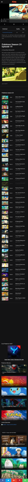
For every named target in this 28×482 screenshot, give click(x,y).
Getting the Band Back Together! (20, 202)
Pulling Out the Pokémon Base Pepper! (20, 226)
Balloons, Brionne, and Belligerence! (20, 283)
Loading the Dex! (19, 106)
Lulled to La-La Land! (20, 231)
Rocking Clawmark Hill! (20, 164)
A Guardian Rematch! (20, 183)
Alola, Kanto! (18, 293)
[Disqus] (14, 322)
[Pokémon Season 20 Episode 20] (23, 24)
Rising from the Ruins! (20, 269)
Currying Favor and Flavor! (20, 259)
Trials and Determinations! (20, 264)
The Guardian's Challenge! (20, 101)
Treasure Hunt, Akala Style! (20, 245)
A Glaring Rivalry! (19, 221)
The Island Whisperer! (20, 240)
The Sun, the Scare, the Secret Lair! (20, 149)
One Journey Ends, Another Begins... (20, 192)
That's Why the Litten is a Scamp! (20, 125)
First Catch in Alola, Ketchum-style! (20, 111)
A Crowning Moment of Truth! (20, 255)
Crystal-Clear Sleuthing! (20, 173)
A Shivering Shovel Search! (20, 197)
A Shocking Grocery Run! (20, 120)
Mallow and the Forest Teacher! (20, 278)
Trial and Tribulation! (20, 140)
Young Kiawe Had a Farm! (20, 144)
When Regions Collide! (20, 298)
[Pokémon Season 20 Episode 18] (4, 24)
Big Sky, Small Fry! (19, 250)
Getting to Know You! (20, 159)
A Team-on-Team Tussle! (20, 211)
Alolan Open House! (19, 207)
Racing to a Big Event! (20, 154)
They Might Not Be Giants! (20, 168)
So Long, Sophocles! (19, 216)
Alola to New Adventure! (20, 96)
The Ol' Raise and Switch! (20, 235)
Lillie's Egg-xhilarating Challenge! (20, 130)
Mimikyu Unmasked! (20, 274)
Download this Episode (7, 32)
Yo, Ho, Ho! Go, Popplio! (20, 116)
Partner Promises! (19, 187)
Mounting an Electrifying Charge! (20, 288)
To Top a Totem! (19, 135)
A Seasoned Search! (20, 178)
